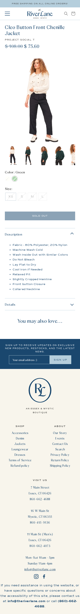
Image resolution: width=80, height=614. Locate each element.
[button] (66, 13)
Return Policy (60, 460)
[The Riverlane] (40, 14)
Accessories (20, 433)
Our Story (60, 433)
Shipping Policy (60, 466)
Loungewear (20, 449)
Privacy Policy (60, 455)
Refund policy (20, 466)
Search (60, 449)
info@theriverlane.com (40, 569)
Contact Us (60, 444)
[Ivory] (7, 179)
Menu (7, 14)
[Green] (14, 179)
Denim (20, 438)
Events (60, 438)
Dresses (20, 455)
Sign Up (60, 359)
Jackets (19, 444)
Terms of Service (20, 460)
